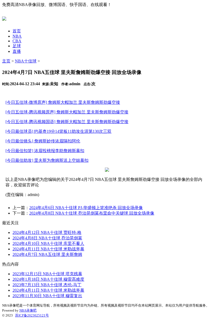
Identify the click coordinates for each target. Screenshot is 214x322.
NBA (17, 36)
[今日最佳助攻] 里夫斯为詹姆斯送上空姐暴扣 (46, 160)
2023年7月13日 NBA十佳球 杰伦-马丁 (47, 285)
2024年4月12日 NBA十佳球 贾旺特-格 (47, 232)
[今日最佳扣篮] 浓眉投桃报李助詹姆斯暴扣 (44, 150)
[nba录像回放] (4, 17)
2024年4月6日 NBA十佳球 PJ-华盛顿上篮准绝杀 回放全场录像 (86, 207)
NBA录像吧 (28, 310)
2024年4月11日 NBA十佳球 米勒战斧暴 (48, 249)
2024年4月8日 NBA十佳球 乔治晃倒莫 (47, 238)
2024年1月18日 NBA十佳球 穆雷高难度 (48, 279)
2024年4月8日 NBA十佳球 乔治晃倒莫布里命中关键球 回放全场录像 (91, 213)
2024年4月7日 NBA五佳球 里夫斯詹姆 (47, 254)
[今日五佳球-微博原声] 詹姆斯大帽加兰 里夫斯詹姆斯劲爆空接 (62, 102)
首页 (17, 31)
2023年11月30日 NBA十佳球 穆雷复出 (47, 296)
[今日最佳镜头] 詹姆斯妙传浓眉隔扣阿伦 (42, 141)
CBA (17, 41)
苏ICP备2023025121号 (32, 315)
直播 (17, 51)
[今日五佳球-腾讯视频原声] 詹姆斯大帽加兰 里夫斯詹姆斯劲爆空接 (66, 112)
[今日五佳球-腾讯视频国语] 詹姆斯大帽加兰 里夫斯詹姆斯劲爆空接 (66, 121)
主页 (6, 61)
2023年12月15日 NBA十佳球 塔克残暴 (47, 274)
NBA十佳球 (26, 61)
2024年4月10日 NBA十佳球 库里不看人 (48, 243)
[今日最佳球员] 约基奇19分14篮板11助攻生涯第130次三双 (58, 131)
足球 (17, 46)
